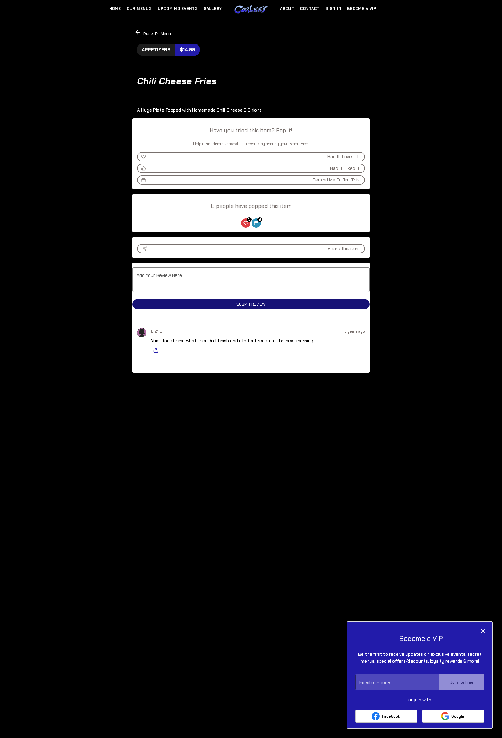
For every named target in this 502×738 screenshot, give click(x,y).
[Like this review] (157, 350)
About (287, 8)
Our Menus (139, 8)
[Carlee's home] (251, 8)
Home (115, 8)
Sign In (333, 8)
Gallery (213, 8)
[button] (153, 33)
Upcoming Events (178, 8)
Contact (310, 8)
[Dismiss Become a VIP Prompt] (483, 631)
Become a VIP (361, 8)
